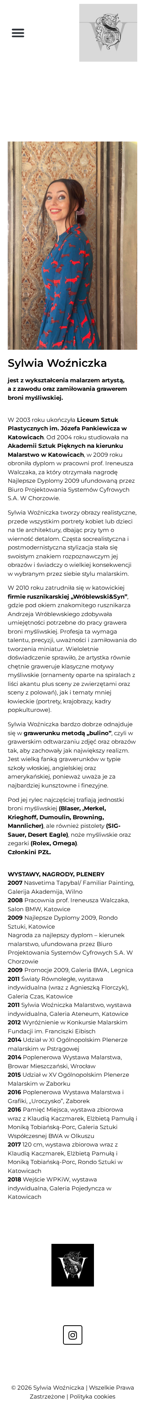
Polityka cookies (92, 1396)
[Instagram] (72, 1335)
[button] (18, 32)
